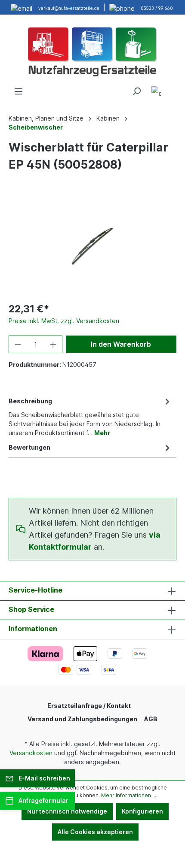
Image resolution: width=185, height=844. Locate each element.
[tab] (90, 416)
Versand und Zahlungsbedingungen (82, 719)
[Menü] (18, 91)
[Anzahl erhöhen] (53, 344)
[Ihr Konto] (156, 92)
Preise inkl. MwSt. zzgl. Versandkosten (64, 320)
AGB (150, 719)
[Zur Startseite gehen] (92, 50)
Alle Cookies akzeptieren (95, 831)
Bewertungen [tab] (29, 447)
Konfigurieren (142, 811)
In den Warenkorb (121, 344)
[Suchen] (136, 91)
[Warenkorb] (171, 88)
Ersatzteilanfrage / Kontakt (89, 705)
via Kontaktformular (94, 540)
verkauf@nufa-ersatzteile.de (68, 8)
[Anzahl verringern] (18, 344)
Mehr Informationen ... (128, 795)
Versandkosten (30, 752)
